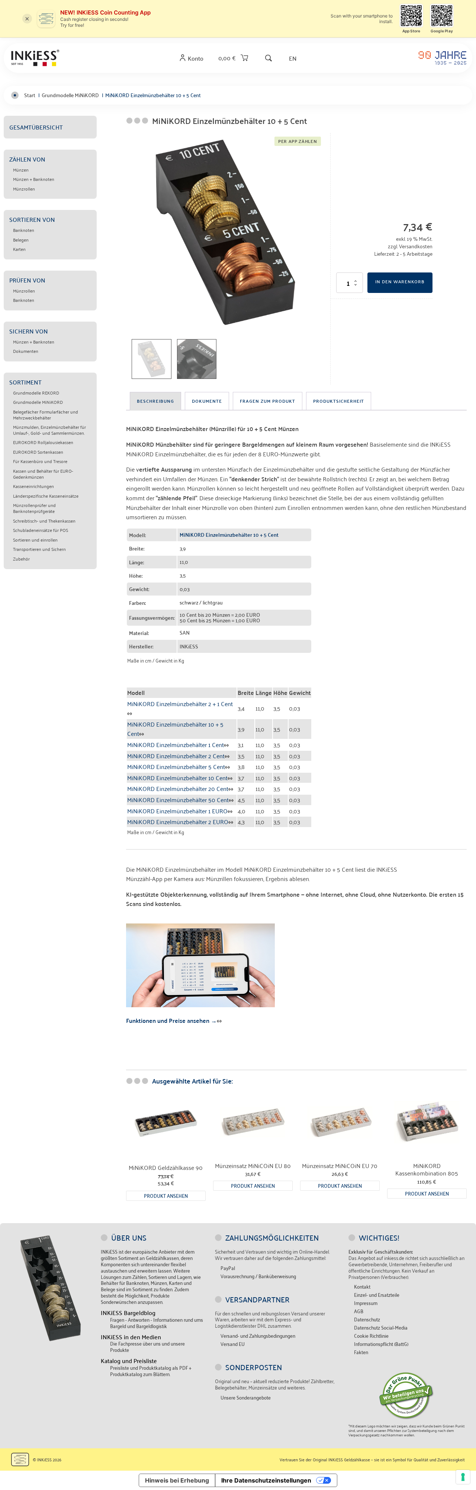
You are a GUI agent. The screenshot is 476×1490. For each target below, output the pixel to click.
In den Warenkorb (400, 281)
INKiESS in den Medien (131, 1337)
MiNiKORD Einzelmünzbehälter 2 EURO (177, 821)
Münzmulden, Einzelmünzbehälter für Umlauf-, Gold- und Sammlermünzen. (49, 429)
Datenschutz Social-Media (381, 1327)
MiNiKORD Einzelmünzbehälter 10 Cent (177, 777)
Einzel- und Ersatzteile (376, 1295)
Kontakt (362, 1286)
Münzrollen (24, 189)
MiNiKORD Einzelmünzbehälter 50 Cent (178, 799)
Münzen (21, 170)
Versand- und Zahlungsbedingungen (258, 1336)
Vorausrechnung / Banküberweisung (258, 1276)
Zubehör (21, 559)
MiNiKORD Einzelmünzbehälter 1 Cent (175, 744)
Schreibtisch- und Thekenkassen (44, 521)
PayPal (228, 1268)
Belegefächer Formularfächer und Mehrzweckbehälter (45, 414)
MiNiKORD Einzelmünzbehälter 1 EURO (177, 810)
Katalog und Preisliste (129, 1361)
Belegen (21, 240)
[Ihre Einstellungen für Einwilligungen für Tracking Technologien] (463, 1477)
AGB (358, 1311)
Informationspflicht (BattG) (381, 1344)
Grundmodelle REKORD (36, 393)
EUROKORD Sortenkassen (38, 452)
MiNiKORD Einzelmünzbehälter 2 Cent (176, 755)
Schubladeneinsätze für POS (40, 530)
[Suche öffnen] (268, 58)
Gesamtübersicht (36, 127)
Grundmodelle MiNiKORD (38, 402)
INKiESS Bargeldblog (128, 1313)
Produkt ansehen (166, 1195)
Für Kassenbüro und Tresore (40, 461)
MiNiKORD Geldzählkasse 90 (166, 1167)
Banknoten (23, 230)
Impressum (365, 1303)
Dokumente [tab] (207, 401)
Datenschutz (367, 1319)
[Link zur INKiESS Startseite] (35, 58)
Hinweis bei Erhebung (177, 1480)
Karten (19, 249)
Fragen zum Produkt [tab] (267, 401)
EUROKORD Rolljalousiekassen (43, 442)
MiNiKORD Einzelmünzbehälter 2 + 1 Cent (180, 703)
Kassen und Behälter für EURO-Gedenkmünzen (43, 473)
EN (293, 58)
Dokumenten (25, 351)
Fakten (361, 1352)
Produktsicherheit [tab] (338, 401)
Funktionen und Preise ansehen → (171, 1020)
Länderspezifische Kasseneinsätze (45, 496)
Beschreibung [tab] (155, 401)
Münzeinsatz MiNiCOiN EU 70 (339, 1166)
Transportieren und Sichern (39, 549)
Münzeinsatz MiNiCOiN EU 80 (253, 1166)
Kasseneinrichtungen (33, 486)
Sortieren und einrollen (35, 540)
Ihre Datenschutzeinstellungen (266, 1480)
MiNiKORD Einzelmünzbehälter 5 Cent (176, 766)
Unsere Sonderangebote (246, 1397)
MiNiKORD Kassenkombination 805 (426, 1169)
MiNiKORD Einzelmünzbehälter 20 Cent (177, 788)
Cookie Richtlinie (371, 1336)
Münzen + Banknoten (33, 179)
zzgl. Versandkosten (410, 246)
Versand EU (233, 1344)
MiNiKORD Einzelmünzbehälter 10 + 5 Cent (175, 729)
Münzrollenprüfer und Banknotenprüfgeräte (34, 508)
